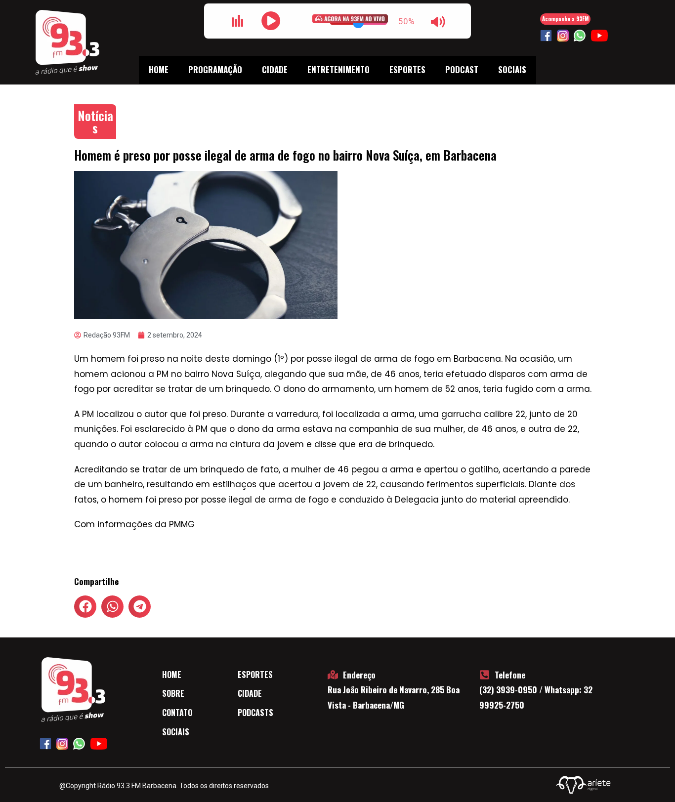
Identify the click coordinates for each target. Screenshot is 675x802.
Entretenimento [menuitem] (338, 69)
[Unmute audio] (437, 22)
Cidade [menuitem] (275, 69)
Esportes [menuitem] (407, 69)
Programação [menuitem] (215, 69)
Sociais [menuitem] (512, 69)
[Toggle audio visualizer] (237, 21)
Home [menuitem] (159, 69)
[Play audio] (271, 21)
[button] (85, 606)
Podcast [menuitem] (461, 69)
